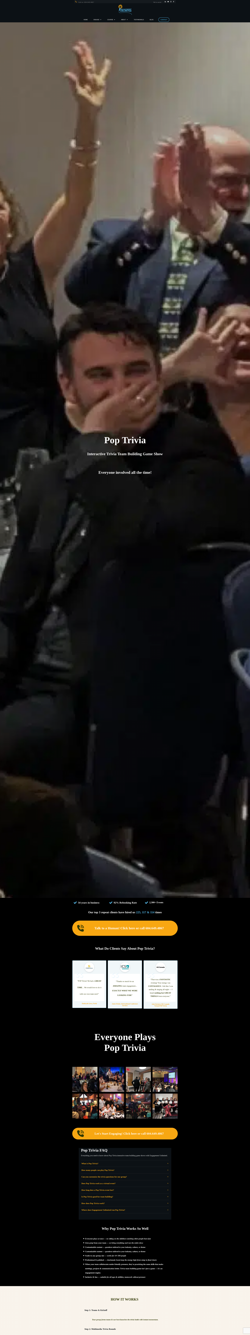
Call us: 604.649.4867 (86, 2)
